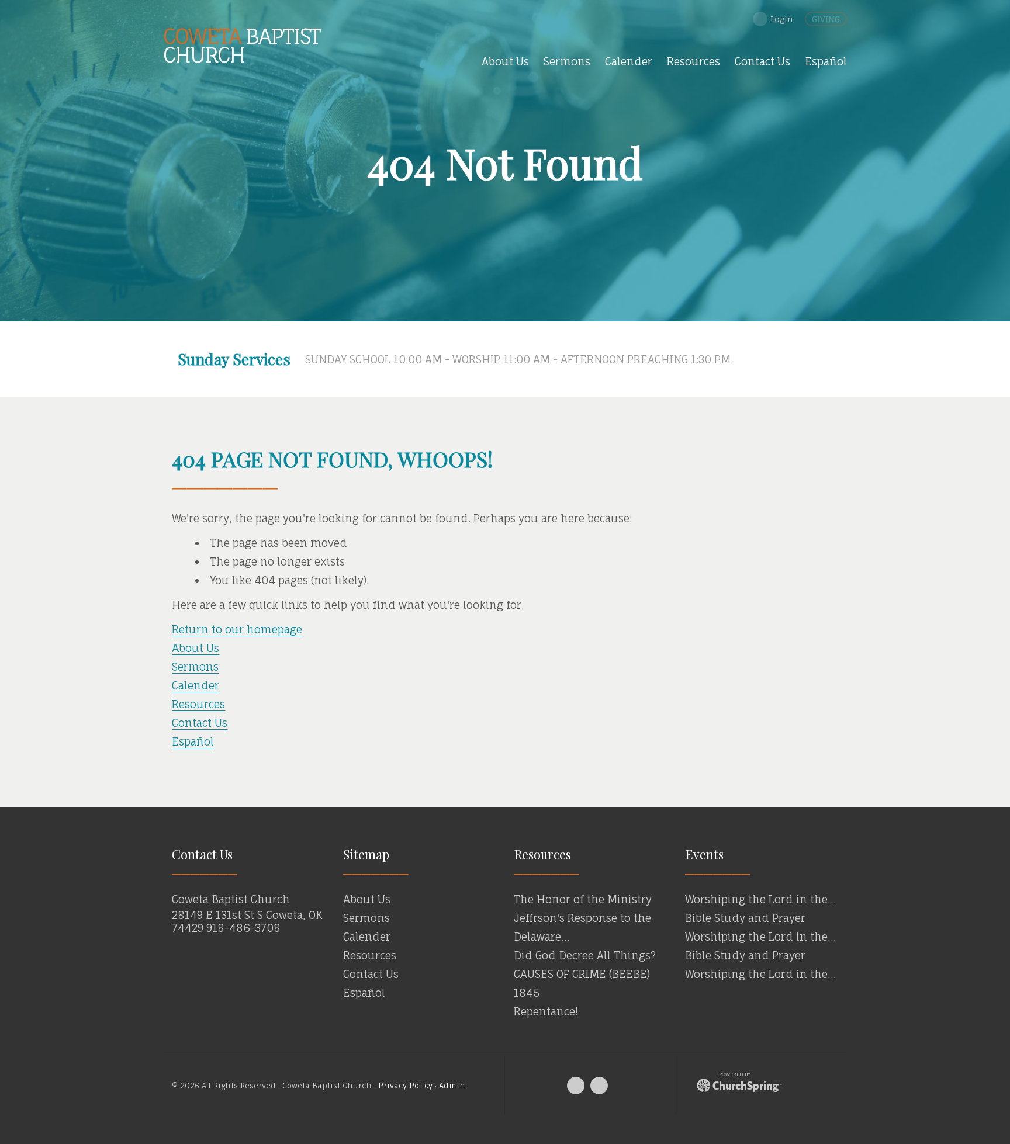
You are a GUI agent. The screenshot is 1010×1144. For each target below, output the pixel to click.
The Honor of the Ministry (583, 899)
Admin (452, 1085)
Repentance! (546, 1011)
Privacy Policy (405, 1085)
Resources (198, 704)
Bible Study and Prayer (745, 917)
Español (193, 741)
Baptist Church (241, 45)
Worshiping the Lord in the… (760, 899)
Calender (195, 685)
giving (826, 19)
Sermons (195, 666)
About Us (195, 648)
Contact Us (199, 722)
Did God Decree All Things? (585, 955)
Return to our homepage (237, 629)
